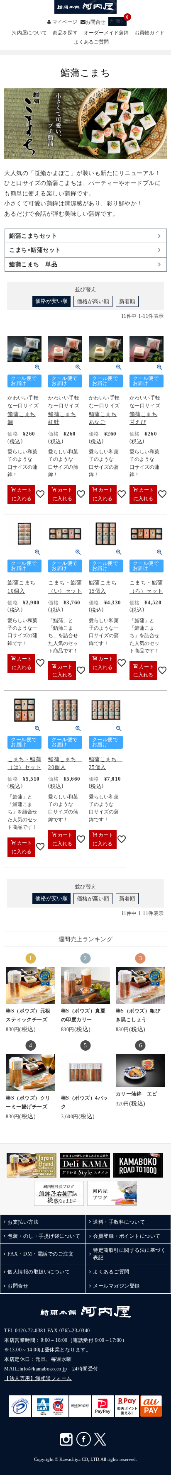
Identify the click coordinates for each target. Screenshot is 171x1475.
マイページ (64, 22)
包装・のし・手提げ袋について (43, 1236)
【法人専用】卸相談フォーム (38, 1378)
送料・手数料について (119, 1221)
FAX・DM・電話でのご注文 (40, 1253)
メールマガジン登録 (116, 1285)
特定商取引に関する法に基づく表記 (129, 1254)
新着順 (127, 301)
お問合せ (95, 22)
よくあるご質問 (91, 42)
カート (118, 20)
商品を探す (65, 33)
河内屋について (29, 33)
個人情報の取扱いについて (38, 1271)
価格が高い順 (93, 301)
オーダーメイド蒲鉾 (106, 33)
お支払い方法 (23, 1221)
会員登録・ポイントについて (127, 1236)
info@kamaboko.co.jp (43, 1368)
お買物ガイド (149, 33)
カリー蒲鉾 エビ (136, 1094)
